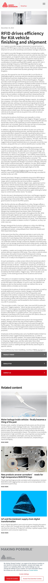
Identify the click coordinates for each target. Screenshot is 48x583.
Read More (4, 442)
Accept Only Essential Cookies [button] (32, 578)
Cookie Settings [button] (24, 574)
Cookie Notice (33, 570)
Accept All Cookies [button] (12, 578)
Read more (4, 533)
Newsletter (7, 363)
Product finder (8, 354)
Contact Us (7, 373)
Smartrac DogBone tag (20, 170)
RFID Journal (38, 350)
